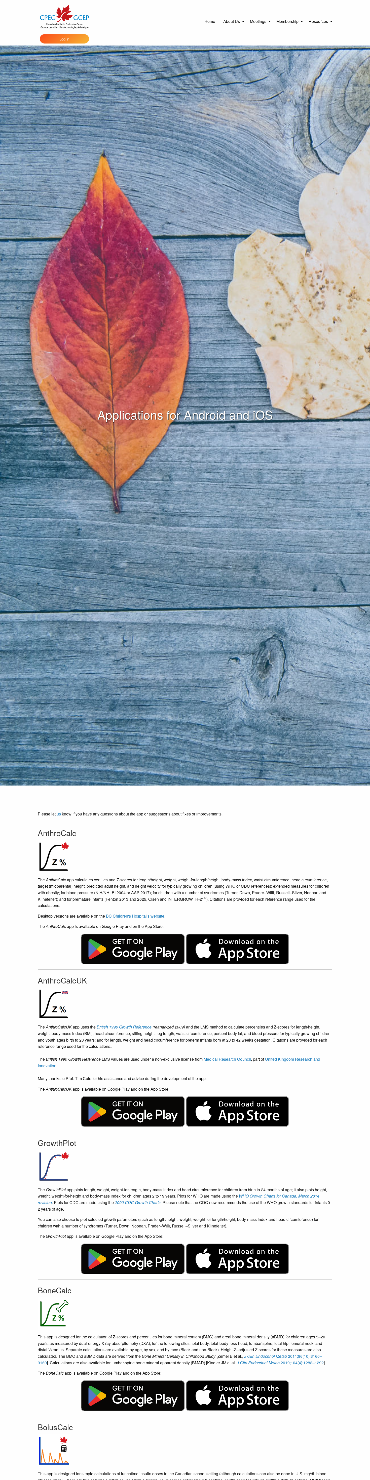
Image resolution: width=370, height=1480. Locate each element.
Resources (318, 21)
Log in (64, 39)
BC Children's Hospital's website (135, 916)
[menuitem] (209, 21)
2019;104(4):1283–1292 (280, 1363)
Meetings (258, 21)
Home (209, 21)
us (59, 814)
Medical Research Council (227, 1059)
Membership (287, 21)
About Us (231, 21)
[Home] (64, 17)
